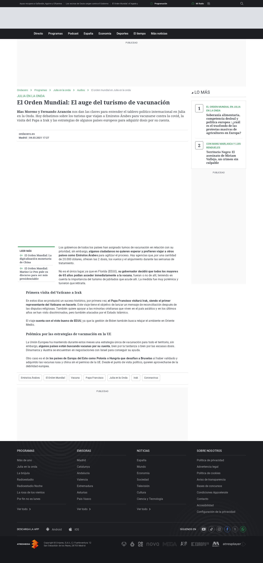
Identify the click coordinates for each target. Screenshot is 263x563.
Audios (81, 90)
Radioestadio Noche (29, 486)
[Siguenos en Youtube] (204, 529)
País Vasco (84, 499)
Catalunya (83, 466)
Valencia (82, 479)
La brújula (23, 473)
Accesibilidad (205, 505)
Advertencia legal (207, 466)
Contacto (202, 499)
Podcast (73, 33)
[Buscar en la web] (242, 3)
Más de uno (24, 460)
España (88, 33)
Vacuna (75, 377)
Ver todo (22, 509)
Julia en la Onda (118, 377)
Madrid (81, 460)
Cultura (141, 492)
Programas (55, 33)
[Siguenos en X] (235, 529)
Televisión (143, 486)
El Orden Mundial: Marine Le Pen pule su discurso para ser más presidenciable (34, 273)
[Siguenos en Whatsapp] (243, 529)
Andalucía (83, 473)
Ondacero (22, 90)
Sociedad (143, 479)
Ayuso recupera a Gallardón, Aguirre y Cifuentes (41, 4)
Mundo (141, 466)
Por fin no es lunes (28, 499)
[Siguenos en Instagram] (219, 529)
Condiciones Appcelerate (212, 492)
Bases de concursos (209, 486)
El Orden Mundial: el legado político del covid (132, 4)
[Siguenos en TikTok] (211, 529)
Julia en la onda (62, 90)
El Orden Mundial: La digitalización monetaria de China (36, 259)
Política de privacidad (210, 460)
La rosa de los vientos (31, 492)
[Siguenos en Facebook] (227, 529)
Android (56, 529)
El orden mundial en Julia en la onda (111, 90)
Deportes (122, 33)
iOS (76, 529)
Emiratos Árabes (30, 377)
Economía (105, 33)
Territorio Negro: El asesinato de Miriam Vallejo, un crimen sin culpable (222, 157)
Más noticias (159, 33)
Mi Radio (200, 4)
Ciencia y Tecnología (150, 499)
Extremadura (85, 486)
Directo (38, 33)
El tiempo (140, 33)
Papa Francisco (94, 377)
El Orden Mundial (55, 377)
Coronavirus (151, 377)
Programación (161, 4)
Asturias (82, 492)
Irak (136, 377)
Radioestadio (25, 479)
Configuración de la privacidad (216, 511)
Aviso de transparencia (211, 479)
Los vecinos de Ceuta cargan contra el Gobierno (87, 4)
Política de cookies (208, 473)
